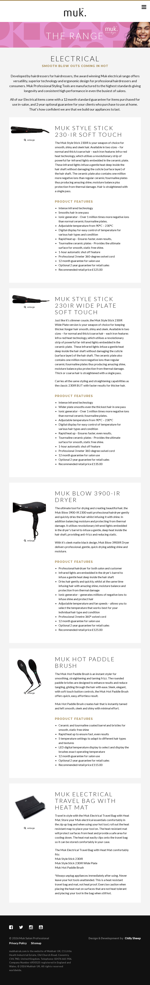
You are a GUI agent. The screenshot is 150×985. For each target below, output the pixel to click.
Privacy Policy (18, 943)
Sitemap (36, 943)
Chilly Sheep (133, 938)
